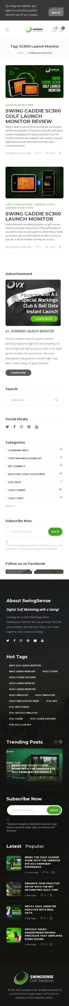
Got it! (56, 12)
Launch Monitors (19, 105)
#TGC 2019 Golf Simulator (23, 713)
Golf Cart (35, 498)
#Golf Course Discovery (22, 677)
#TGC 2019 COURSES (19, 707)
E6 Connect (35, 466)
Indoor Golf (44, 204)
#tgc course (16, 718)
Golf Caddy (35, 490)
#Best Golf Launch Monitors (25, 665)
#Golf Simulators (45, 695)
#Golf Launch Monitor (22, 683)
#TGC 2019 (51, 701)
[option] (34, 766)
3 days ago (30, 918)
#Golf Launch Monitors (22, 689)
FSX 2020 (35, 482)
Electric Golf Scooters (35, 474)
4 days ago (30, 944)
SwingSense (12, 153)
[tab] (13, 846)
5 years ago (25, 153)
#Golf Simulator (18, 695)
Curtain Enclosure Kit (35, 458)
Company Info (35, 450)
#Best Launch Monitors (22, 671)
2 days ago (30, 895)
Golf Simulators (19, 204)
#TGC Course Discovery (43, 718)
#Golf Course (50, 671)
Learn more (56, 8)
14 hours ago (18, 777)
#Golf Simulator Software (24, 701)
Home (20, 52)
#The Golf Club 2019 (20, 724)
